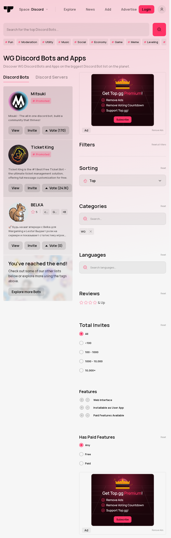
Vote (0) (56, 245)
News (90, 9)
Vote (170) (57, 130)
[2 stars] (86, 303)
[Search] (159, 29)
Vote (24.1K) (59, 188)
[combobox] (122, 180)
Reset (163, 168)
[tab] (16, 77)
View (15, 130)
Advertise (129, 9)
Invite (32, 130)
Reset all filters (159, 144)
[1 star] (81, 303)
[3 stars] (90, 303)
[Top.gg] (8, 9)
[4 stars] (95, 303)
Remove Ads (157, 130)
